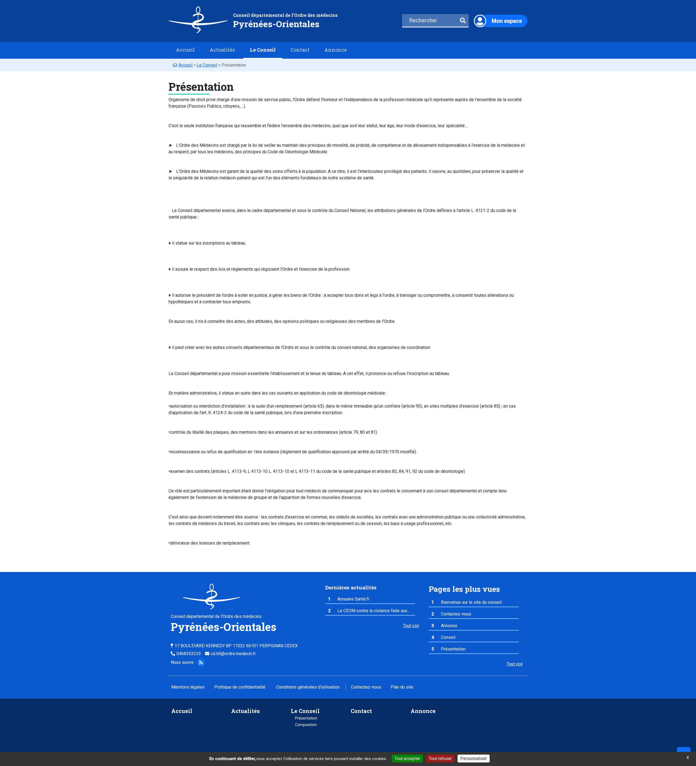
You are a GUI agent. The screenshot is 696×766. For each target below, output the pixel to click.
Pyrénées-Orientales (276, 24)
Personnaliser (473, 758)
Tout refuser (440, 758)
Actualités (222, 49)
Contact (300, 49)
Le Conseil (305, 710)
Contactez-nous (366, 687)
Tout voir (411, 625)
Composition (306, 725)
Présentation (306, 718)
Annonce (335, 49)
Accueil (185, 49)
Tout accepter (407, 758)
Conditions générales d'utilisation (308, 687)
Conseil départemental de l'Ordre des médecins (285, 15)
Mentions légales (187, 687)
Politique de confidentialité (239, 687)
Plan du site (402, 687)
